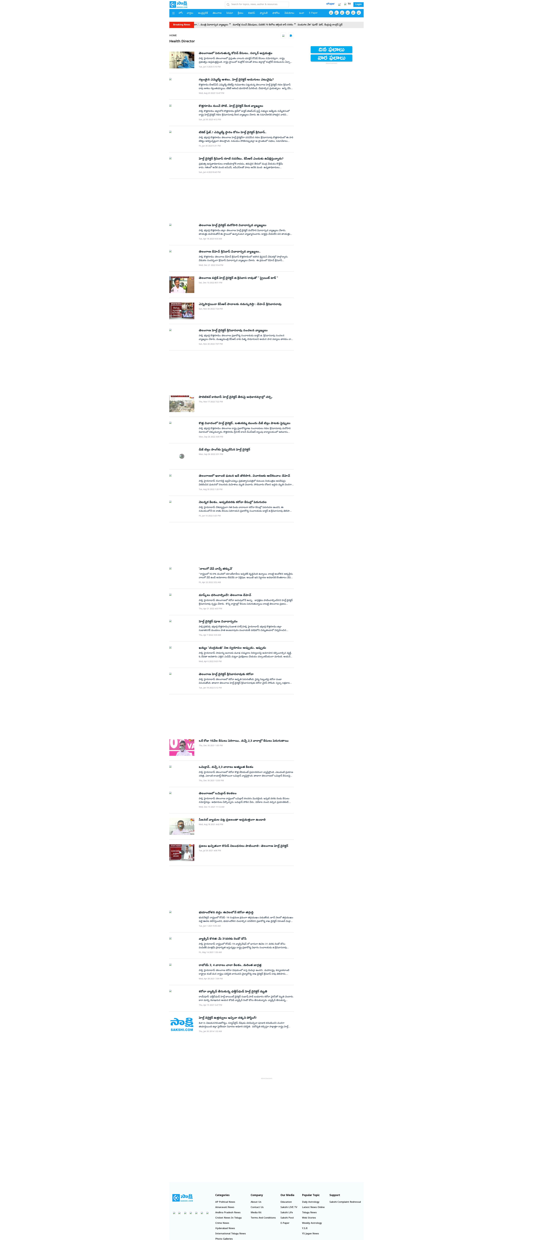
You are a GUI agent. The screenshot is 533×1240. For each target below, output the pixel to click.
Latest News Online (313, 1207)
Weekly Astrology (312, 1223)
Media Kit (256, 1212)
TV (349, 4)
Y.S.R (304, 1228)
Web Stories (309, 1218)
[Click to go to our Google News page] (359, 13)
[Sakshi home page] (182, 1198)
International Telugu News (230, 1233)
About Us (256, 1202)
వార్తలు (190, 13)
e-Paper (313, 13)
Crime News (222, 1223)
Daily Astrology (310, 1202)
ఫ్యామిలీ (264, 13)
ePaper (330, 4)
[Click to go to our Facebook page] (331, 13)
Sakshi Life (287, 1212)
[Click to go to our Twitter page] (342, 13)
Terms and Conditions (263, 1218)
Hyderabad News (225, 1228)
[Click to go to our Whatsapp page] (337, 13)
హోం (181, 13)
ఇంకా (301, 13)
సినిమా (229, 13)
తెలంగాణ (217, 13)
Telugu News (309, 1212)
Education (286, 1202)
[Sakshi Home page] (178, 4)
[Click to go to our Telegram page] (202, 1213)
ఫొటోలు (276, 13)
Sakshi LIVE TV (289, 1207)
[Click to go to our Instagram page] (348, 13)
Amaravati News (224, 1207)
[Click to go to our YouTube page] (353, 13)
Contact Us (257, 1207)
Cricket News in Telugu (228, 1218)
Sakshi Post (287, 1218)
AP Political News (225, 1202)
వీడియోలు (289, 13)
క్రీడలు (240, 13)
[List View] (291, 35)
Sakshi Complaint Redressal (345, 1202)
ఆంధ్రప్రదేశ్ (203, 13)
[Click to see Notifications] (339, 4)
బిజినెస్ (251, 13)
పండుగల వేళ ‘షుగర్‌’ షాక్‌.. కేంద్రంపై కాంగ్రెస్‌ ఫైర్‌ (231, 25)
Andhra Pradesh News (228, 1212)
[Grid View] (283, 35)
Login (358, 4)
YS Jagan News (310, 1233)
